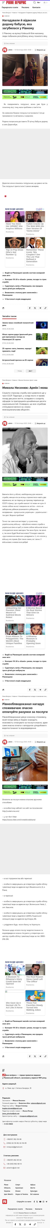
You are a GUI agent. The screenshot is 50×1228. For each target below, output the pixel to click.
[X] (37, 1201)
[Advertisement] (25, 154)
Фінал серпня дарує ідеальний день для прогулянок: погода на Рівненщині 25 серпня (17, 337)
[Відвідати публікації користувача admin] (4, 49)
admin (10, 50)
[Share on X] (20, 1224)
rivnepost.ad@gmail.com (28, 1116)
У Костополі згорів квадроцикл (18, 299)
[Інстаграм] (43, 1201)
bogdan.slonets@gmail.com (12, 1108)
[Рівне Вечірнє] (19, 2)
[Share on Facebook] (15, 1224)
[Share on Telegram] (29, 1224)
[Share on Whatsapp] (25, 1224)
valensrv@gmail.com (38, 1103)
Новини (7, 16)
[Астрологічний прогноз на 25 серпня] (42, 362)
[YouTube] (40, 1201)
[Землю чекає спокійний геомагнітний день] (42, 325)
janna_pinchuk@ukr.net (10, 1113)
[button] (4, 2)
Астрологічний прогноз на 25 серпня (17, 360)
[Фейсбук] (34, 1201)
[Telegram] (46, 1201)
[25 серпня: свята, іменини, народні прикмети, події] (42, 350)
